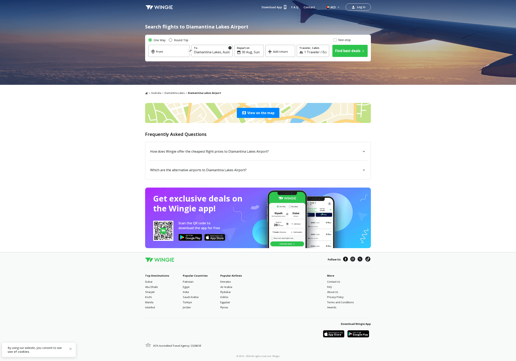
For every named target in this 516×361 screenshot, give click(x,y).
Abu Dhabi (151, 287)
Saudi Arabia (191, 297)
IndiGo (224, 297)
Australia (156, 93)
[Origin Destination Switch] (190, 51)
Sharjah (150, 292)
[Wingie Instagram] (352, 260)
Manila (149, 302)
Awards (331, 307)
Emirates (225, 281)
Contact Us (333, 281)
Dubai (148, 281)
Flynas (224, 307)
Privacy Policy (335, 297)
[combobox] (171, 54)
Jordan (187, 307)
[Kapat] (71, 349)
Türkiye (187, 302)
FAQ (329, 287)
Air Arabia (226, 287)
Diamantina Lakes (174, 93)
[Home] (146, 93)
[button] (258, 113)
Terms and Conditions (340, 302)
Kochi (148, 297)
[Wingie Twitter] (360, 260)
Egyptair (225, 302)
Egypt (186, 287)
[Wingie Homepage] (159, 7)
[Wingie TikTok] (368, 259)
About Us (332, 292)
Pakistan (188, 281)
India (186, 292)
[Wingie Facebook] (345, 260)
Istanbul (150, 307)
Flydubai (225, 292)
